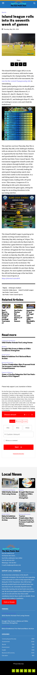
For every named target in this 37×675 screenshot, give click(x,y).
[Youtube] (33, 670)
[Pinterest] (20, 64)
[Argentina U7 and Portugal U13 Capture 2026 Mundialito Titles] (30, 306)
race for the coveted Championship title (16, 81)
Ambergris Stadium (15, 288)
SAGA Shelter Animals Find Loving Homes (17, 343)
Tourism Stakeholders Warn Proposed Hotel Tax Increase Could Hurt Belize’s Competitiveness (18, 366)
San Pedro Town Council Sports (12, 294)
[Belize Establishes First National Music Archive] (10, 507)
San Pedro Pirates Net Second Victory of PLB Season (18, 316)
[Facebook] (12, 64)
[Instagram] (17, 670)
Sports (4, 12)
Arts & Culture (6, 354)
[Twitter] (16, 64)
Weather (4, 346)
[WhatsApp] (24, 64)
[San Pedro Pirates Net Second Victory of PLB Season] (18, 306)
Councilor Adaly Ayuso (9, 290)
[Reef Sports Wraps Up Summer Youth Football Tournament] (6, 306)
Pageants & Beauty (7, 372)
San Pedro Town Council (10, 292)
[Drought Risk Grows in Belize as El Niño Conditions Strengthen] (27, 483)
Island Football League (26, 290)
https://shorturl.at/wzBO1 (11, 278)
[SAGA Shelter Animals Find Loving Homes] (10, 483)
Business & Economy (7, 362)
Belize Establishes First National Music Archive (9, 518)
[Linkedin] (21, 670)
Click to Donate (9, 602)
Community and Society (8, 341)
